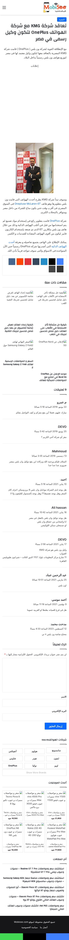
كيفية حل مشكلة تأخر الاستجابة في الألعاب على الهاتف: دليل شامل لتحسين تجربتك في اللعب (53, 329)
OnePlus (55, 220)
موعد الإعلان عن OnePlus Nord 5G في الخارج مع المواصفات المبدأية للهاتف (52, 377)
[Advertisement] (34, 106)
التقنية (62, 19)
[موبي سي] (54, 7)
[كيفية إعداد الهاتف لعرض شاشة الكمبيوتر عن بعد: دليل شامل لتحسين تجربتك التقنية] (18, 306)
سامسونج (56, 750)
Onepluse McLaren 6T (28, 203)
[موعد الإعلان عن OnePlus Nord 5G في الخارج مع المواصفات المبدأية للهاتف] (51, 355)
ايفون (56, 758)
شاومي (12, 758)
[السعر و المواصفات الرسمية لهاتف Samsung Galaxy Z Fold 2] (18, 349)
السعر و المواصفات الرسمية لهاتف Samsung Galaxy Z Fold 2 (18, 364)
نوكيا (34, 765)
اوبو (56, 765)
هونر (34, 758)
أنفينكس (13, 751)
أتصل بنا (44, 927)
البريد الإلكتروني (59, 711)
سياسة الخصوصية (29, 927)
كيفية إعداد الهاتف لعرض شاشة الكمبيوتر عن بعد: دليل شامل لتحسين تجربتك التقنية (18, 328)
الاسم (63, 696)
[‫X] (52, 261)
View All (45, 740)
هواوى (34, 751)
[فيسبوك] (60, 261)
